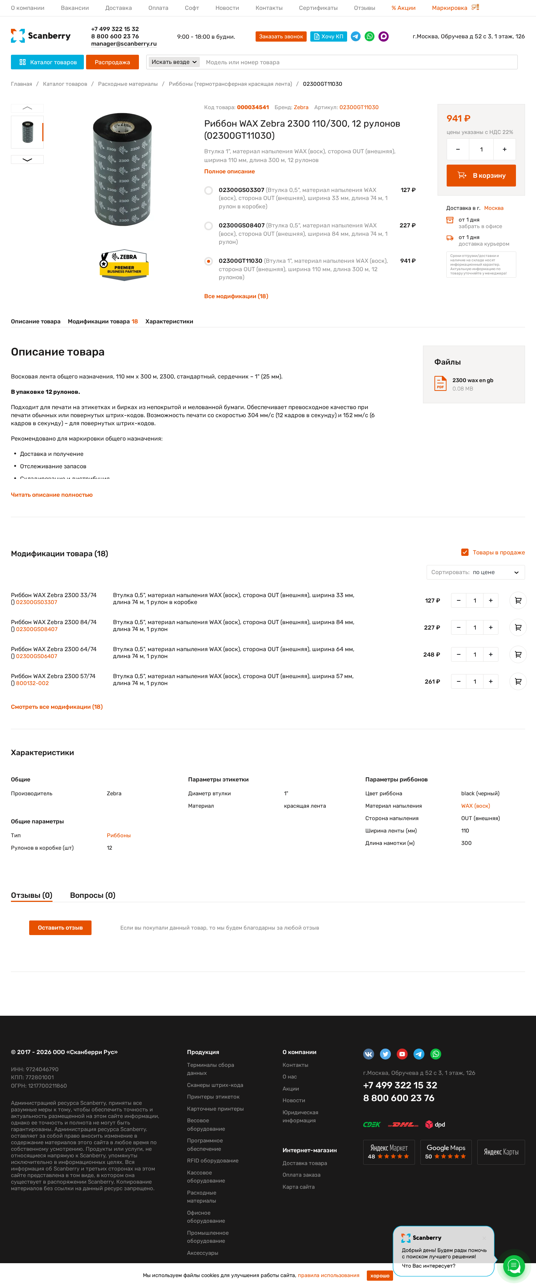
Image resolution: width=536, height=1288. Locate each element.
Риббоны (119, 835)
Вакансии (75, 7)
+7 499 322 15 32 (115, 29)
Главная (21, 84)
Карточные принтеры (215, 1109)
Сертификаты (318, 7)
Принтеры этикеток (213, 1096)
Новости (227, 7)
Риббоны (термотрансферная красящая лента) (230, 84)
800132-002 (32, 683)
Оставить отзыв (60, 927)
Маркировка (450, 7)
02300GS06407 (36, 656)
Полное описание (229, 171)
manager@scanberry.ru (124, 43)
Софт (192, 7)
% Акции (404, 7)
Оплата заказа (302, 1175)
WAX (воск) (475, 806)
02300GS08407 (37, 629)
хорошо (379, 1276)
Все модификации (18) (236, 296)
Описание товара (36, 321)
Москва (494, 208)
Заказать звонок (281, 36)
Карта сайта (299, 1187)
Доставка (118, 7)
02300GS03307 (36, 602)
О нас (290, 1076)
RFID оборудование (212, 1160)
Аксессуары (202, 1253)
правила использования (329, 1275)
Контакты (269, 7)
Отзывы (364, 7)
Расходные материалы (128, 84)
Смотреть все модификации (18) (57, 707)
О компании (27, 7)
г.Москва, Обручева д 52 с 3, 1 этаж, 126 (469, 36)
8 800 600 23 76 (115, 36)
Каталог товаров (65, 84)
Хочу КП (332, 36)
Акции (291, 1088)
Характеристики (169, 321)
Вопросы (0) (93, 895)
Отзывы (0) (32, 895)
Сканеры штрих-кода (215, 1085)
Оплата (158, 7)
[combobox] (476, 572)
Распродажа (112, 62)
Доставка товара (305, 1163)
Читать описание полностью (52, 495)
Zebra (301, 107)
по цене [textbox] (463, 572)
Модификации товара (103, 321)
